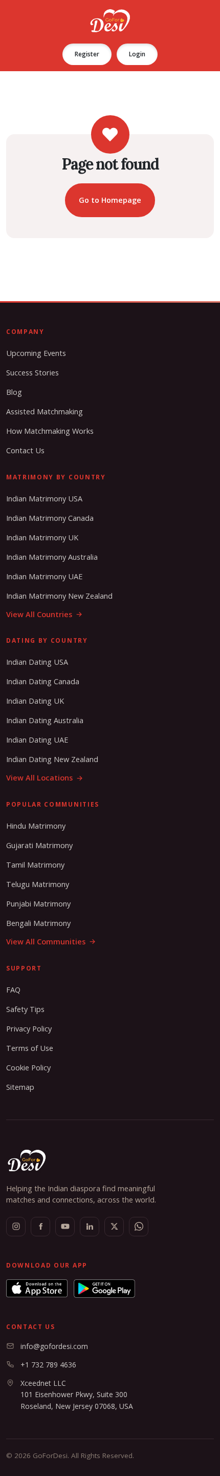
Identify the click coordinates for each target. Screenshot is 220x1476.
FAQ (13, 990)
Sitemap (20, 1087)
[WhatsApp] (138, 1226)
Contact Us (25, 450)
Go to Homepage (110, 200)
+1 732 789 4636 (48, 1364)
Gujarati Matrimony (39, 845)
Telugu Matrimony (37, 884)
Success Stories (32, 372)
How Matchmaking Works (50, 431)
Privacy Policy (29, 1029)
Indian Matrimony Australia (52, 557)
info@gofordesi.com (54, 1346)
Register (87, 54)
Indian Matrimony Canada (50, 518)
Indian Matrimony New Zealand (59, 596)
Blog (14, 392)
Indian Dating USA (37, 662)
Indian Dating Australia (44, 720)
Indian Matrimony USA (44, 498)
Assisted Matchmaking (44, 411)
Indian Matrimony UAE (44, 576)
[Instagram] (16, 1226)
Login (137, 54)
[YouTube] (65, 1226)
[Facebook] (40, 1226)
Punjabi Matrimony (38, 904)
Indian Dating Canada (42, 681)
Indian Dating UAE (37, 740)
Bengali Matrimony (38, 923)
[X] (114, 1226)
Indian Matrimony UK (42, 537)
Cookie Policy (28, 1067)
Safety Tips (25, 1009)
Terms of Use (29, 1048)
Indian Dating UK (35, 701)
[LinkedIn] (89, 1226)
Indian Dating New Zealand (52, 759)
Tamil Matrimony (35, 865)
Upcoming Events (36, 353)
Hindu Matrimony (35, 826)
